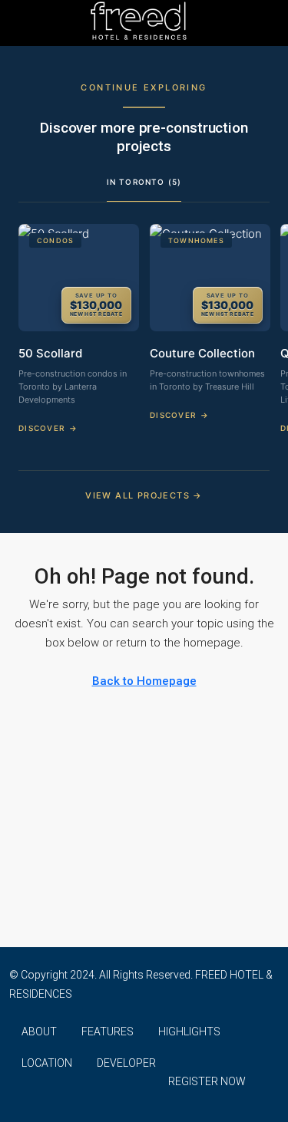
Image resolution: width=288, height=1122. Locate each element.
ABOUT (39, 1031)
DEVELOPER (126, 1063)
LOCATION (47, 1063)
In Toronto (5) (144, 181)
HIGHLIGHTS (189, 1031)
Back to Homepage (144, 681)
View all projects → (144, 495)
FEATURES (107, 1031)
